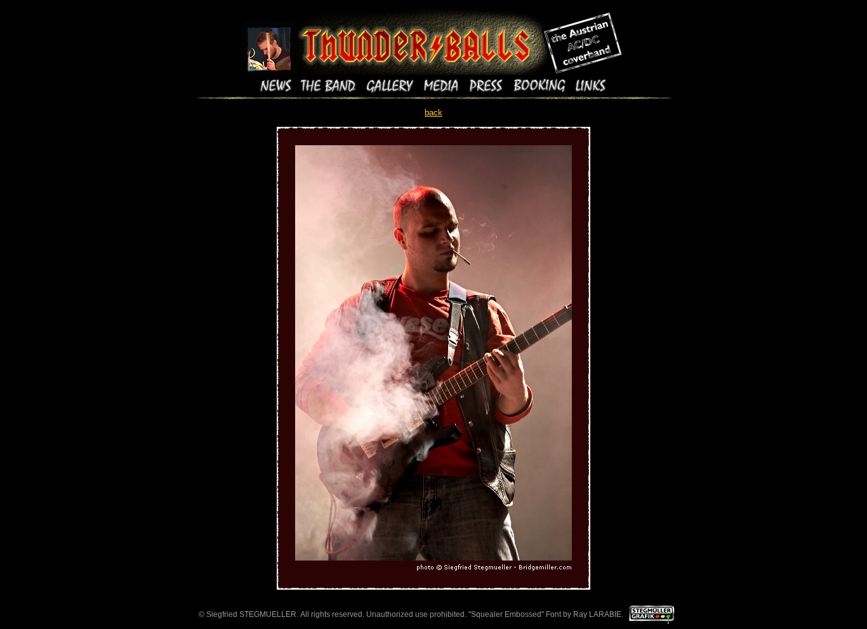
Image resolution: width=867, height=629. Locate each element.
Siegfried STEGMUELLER (251, 614)
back (433, 112)
